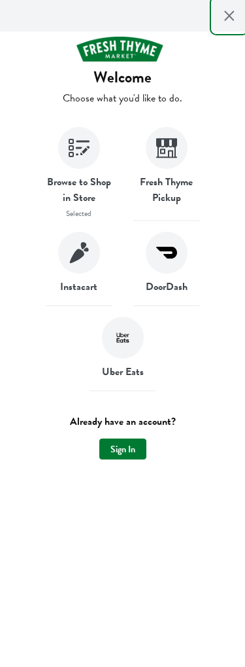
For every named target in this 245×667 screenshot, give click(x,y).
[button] (79, 174)
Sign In (122, 449)
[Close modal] (229, 15)
